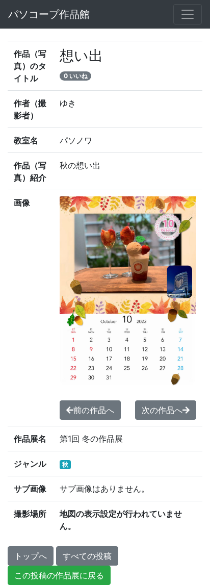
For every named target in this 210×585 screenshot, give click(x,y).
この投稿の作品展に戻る (59, 575)
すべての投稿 (87, 556)
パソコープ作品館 (49, 14)
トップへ (30, 556)
